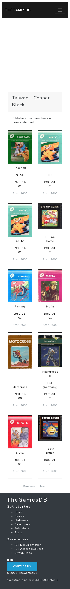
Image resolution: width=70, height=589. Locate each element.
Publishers (22, 528)
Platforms (21, 520)
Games (19, 516)
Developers (23, 524)
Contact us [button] (22, 566)
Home (19, 512)
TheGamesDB (18, 10)
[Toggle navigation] (60, 10)
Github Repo (23, 553)
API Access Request (29, 549)
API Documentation (28, 545)
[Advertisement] (35, 55)
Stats (18, 532)
